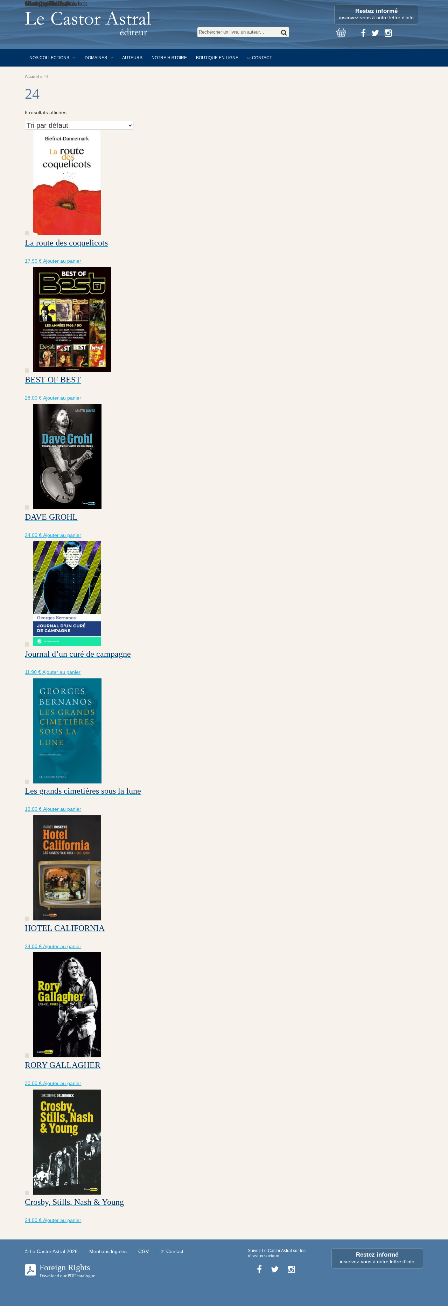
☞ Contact (259, 57)
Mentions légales (108, 1251)
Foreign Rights (67, 1270)
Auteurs (132, 57)
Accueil (32, 76)
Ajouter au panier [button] (62, 261)
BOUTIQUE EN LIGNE (217, 57)
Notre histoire (169, 57)
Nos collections (49, 57)
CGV (143, 1251)
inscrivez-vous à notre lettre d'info (376, 14)
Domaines (96, 57)
